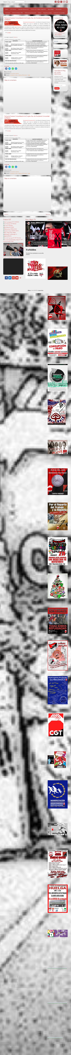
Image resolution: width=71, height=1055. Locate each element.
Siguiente (47, 214)
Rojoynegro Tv (14, 234)
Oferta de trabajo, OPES (17, 13)
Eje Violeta (11, 227)
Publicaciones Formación (30, 13)
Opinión (17, 73)
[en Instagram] (20, 277)
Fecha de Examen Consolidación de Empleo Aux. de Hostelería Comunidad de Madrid (26, 19)
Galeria (39, 13)
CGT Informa (13, 9)
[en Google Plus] (13, 277)
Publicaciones (13, 229)
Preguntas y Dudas (47, 13)
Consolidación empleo (14, 75)
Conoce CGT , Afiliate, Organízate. (38, 9)
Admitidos (9, 32)
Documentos (58, 9)
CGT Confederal (15, 222)
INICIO (6, 9)
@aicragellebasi (41, 290)
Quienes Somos (15, 231)
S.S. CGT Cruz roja (16, 238)
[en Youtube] (16, 277)
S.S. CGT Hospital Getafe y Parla (13, 240)
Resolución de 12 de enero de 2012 (29, 22)
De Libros (10, 225)
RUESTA (9, 236)
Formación (7, 13)
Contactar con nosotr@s (59, 13)
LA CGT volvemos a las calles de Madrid (59, 33)
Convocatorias (13, 73)
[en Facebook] (6, 277)
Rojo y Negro (51, 9)
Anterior (6, 214)
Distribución (15, 37)
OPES (23, 75)
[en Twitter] (9, 277)
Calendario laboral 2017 (23, 9)
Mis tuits (56, 41)
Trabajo (28, 75)
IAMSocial (29, 290)
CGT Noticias (13, 223)
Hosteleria (20, 75)
